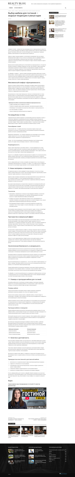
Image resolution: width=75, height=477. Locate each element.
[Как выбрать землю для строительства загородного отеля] (11, 451)
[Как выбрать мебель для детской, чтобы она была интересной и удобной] (14, 430)
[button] (65, 8)
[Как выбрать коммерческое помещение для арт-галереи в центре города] (11, 456)
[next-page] (10, 440)
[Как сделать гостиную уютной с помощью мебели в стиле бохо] (40, 430)
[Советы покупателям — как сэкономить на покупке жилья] (31, 456)
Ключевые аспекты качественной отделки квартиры (39, 450)
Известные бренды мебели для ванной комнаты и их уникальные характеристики (60, 29)
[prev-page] (9, 440)
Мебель (16, 10)
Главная (9, 10)
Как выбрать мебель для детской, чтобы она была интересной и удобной (14, 436)
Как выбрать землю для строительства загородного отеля (19, 450)
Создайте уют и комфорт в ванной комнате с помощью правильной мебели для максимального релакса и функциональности (60, 23)
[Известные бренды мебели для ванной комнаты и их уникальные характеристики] (51, 30)
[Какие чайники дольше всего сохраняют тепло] (11, 462)
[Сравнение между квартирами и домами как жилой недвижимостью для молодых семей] (31, 462)
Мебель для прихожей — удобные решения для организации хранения (59, 35)
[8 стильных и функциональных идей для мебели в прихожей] (51, 17)
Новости (13, 10)
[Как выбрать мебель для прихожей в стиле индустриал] (27, 430)
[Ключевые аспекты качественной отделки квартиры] (31, 451)
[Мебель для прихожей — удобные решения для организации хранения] (51, 36)
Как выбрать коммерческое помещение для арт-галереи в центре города (19, 456)
